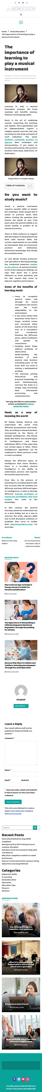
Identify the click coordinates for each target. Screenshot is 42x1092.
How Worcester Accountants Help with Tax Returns (19, 851)
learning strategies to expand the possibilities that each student (21, 497)
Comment (9, 738)
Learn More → (21, 706)
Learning (13, 78)
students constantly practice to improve (21, 141)
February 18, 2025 (12, 672)
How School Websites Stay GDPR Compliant (16, 840)
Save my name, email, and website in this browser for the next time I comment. (21, 793)
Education (6, 882)
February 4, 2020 (17, 1007)
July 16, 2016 (19, 76)
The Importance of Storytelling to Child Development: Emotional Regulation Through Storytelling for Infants (20, 626)
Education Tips (9, 885)
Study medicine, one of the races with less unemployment (21, 1040)
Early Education (30, 76)
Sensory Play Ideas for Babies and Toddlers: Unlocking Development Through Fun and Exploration (20, 665)
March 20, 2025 (11, 594)
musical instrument (24, 78)
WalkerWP (30, 1088)
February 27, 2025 (12, 634)
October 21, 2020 (22, 970)
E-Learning (7, 877)
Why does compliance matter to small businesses (19, 857)
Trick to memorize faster (23, 405)
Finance (5, 888)
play (33, 78)
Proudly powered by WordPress (20, 1086)
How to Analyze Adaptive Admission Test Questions (21, 928)
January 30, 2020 (22, 1045)
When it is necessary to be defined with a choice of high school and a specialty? (21, 964)
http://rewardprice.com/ (21, 524)
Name (8, 770)
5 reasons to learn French (16, 1004)
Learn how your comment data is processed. (19, 812)
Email (8, 780)
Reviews (6, 890)
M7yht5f (9, 76)
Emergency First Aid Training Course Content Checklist (18, 846)
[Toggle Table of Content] (28, 186)
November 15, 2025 (21, 932)
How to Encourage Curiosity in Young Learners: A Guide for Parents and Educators (18, 587)
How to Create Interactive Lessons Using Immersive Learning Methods (20, 862)
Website (25, 780)
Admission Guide (9, 874)
